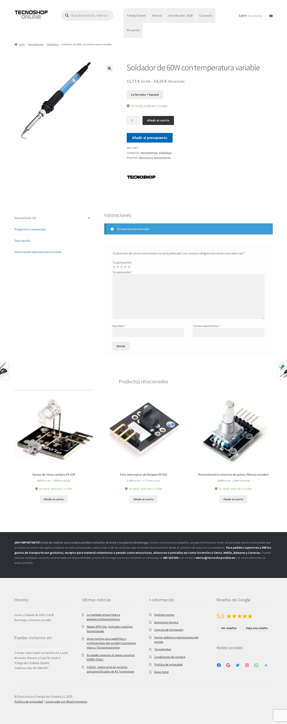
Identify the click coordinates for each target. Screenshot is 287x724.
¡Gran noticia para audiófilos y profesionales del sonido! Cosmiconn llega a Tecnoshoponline (111, 643)
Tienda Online (136, 15)
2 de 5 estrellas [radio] (117, 266)
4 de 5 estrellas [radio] (125, 266)
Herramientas (36, 44)
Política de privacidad (168, 664)
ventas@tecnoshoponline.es (215, 558)
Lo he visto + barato (145, 94)
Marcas (157, 15)
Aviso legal (161, 672)
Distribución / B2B (180, 15)
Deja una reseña (257, 628)
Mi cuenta (133, 30)
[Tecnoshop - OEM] (141, 177)
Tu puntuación (122, 262)
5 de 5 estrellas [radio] (128, 266)
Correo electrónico (206, 326)
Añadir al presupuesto (149, 137)
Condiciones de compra (169, 657)
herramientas (162, 157)
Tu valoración (122, 272)
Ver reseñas (229, 628)
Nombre (119, 326)
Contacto (206, 15)
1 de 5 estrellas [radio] (114, 266)
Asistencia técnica (166, 622)
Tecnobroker (162, 649)
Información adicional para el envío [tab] (38, 252)
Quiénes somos (164, 615)
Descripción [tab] (22, 241)
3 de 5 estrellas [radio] (121, 266)
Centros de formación (168, 630)
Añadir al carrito (158, 120)
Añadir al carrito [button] (54, 499)
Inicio (22, 44)
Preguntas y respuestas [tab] (30, 229)
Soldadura (53, 44)
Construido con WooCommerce (66, 701)
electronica (146, 157)
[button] (109, 68)
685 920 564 (170, 558)
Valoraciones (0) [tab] (25, 218)
